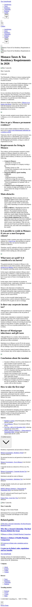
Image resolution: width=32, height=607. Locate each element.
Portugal (6, 591)
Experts (6, 569)
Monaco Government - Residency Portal (12, 452)
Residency (7, 8)
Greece (6, 592)
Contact (3, 26)
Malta (5, 596)
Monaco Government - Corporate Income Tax (13, 471)
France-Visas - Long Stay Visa (9, 498)
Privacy (3, 605)
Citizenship (7, 9)
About (6, 14)
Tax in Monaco (8, 424)
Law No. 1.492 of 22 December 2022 (15, 427)
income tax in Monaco (7, 267)
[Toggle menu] (1, 21)
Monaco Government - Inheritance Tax (12, 479)
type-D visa (12, 241)
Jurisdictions (7, 4)
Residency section (9, 421)
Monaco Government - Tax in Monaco (11, 462)
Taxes (6, 6)
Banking (6, 11)
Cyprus (6, 594)
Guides (6, 12)
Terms (6, 605)
